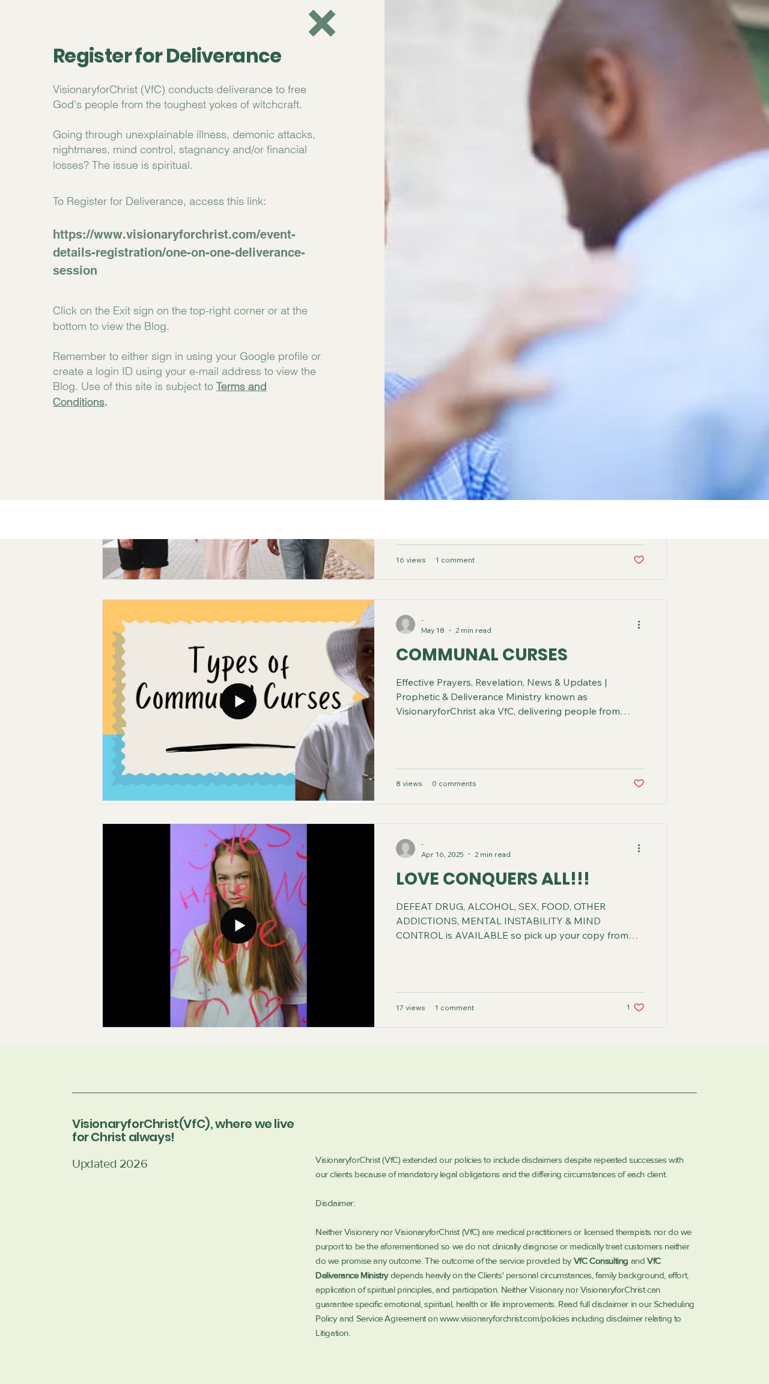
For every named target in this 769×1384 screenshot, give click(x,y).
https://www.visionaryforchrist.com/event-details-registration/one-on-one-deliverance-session (179, 252)
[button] (322, 23)
